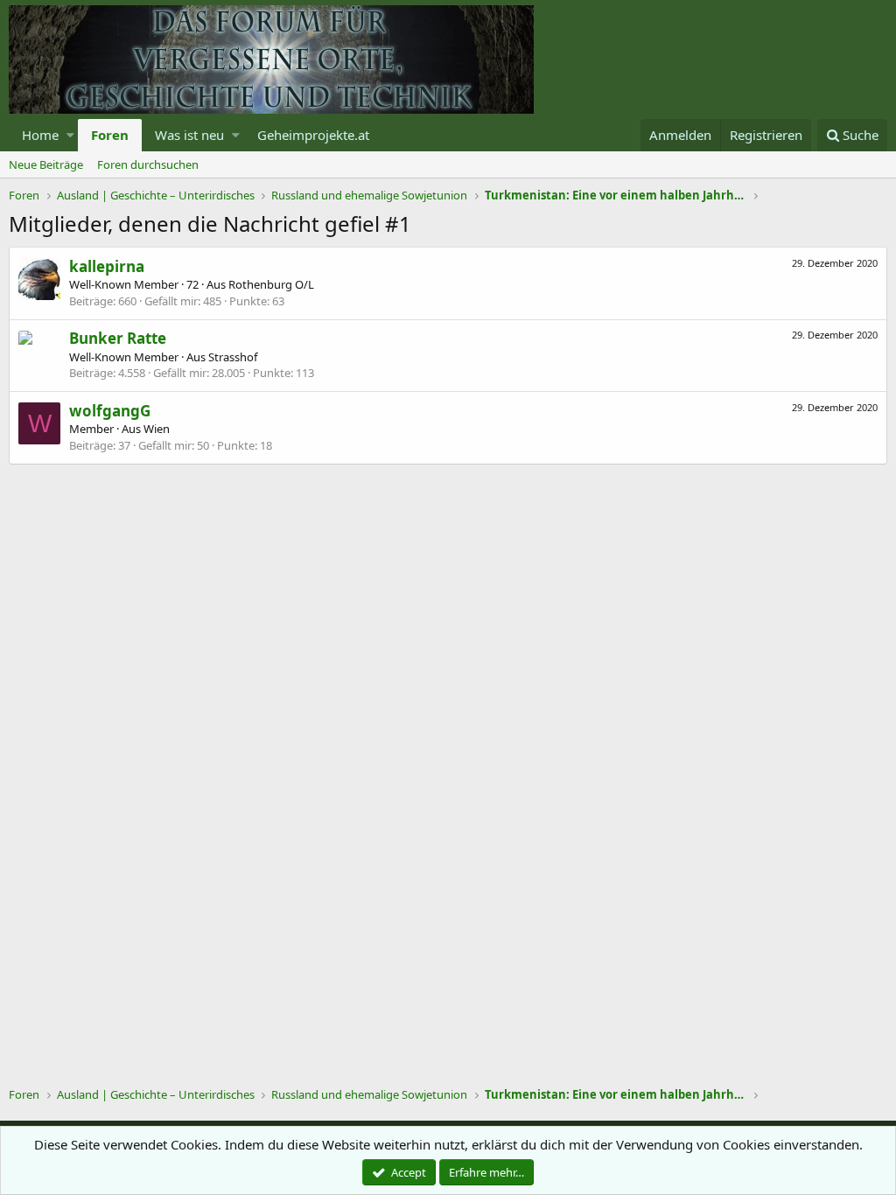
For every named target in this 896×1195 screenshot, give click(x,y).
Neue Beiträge (46, 164)
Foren (110, 134)
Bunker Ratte (117, 338)
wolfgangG (109, 411)
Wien (157, 429)
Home (40, 134)
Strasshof (232, 357)
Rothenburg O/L (271, 284)
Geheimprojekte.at (313, 134)
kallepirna (106, 266)
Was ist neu (189, 134)
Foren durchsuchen (148, 164)
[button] (70, 135)
